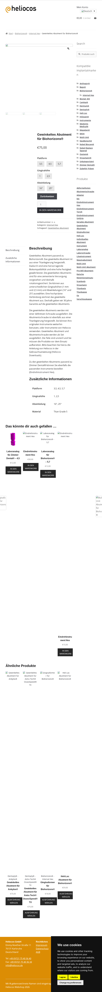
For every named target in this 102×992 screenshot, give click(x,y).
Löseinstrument (84, 256)
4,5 (50, 163)
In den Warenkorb (50, 210)
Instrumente (85, 120)
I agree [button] (63, 977)
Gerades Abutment (85, 222)
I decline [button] (74, 977)
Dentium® (84, 106)
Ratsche (80, 274)
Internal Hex (34, 33)
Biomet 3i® (85, 99)
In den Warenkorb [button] (13, 470)
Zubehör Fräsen (87, 168)
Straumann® (85, 158)
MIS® (82, 133)
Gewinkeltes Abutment (58, 228)
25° (50, 188)
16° (41, 188)
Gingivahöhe (43, 170)
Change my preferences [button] (70, 982)
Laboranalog (82, 249)
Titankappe (82, 292)
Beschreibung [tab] (12, 250)
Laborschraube (83, 253)
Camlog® (84, 102)
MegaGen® (85, 130)
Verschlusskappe (84, 299)
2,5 (48, 176)
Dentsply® (84, 109)
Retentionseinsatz (85, 277)
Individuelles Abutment (82, 240)
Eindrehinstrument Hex (41, 372)
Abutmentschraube (85, 191)
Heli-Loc (83, 113)
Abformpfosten (83, 188)
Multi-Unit (84, 137)
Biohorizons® (21, 33)
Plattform (42, 158)
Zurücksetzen (47, 196)
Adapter (80, 195)
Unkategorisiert (87, 161)
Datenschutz (42, 948)
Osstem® (84, 154)
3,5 (40, 163)
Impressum (41, 945)
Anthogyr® (85, 83)
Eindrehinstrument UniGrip (85, 217)
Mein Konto (82, 7)
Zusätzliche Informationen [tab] (13, 260)
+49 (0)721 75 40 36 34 (21, 961)
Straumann (82, 285)
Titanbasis (81, 288)
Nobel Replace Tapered (86, 149)
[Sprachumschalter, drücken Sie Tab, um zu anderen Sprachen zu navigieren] (88, 11)
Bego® (83, 87)
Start (11, 33)
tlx (78, 295)
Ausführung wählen (13, 901)
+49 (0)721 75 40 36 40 (20, 958)
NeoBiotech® (86, 141)
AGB (38, 952)
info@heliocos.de (14, 965)
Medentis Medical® (84, 125)
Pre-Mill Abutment (85, 270)
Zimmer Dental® (87, 165)
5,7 (59, 163)
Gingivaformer (83, 232)
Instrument (82, 246)
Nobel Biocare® (87, 144)
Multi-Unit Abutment (86, 267)
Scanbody (81, 281)
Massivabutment (84, 260)
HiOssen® (84, 116)
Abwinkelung (43, 182)
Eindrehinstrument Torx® (85, 210)
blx (78, 198)
